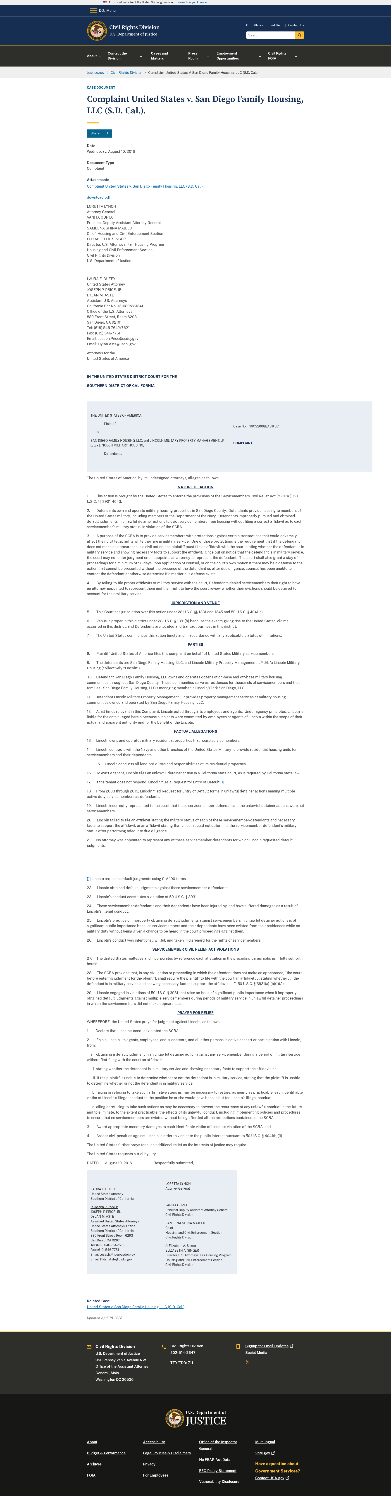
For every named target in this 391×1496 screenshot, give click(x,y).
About (92, 1442)
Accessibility (154, 1442)
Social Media (256, 1352)
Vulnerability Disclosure (219, 1481)
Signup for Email (266, 1346)
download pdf (98, 197)
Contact (269, 1478)
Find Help (276, 25)
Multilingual (265, 1442)
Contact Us (296, 25)
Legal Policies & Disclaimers (167, 1453)
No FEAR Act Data (214, 1460)
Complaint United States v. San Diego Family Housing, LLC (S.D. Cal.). (145, 186)
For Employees (155, 1475)
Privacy (149, 1464)
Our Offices (254, 25)
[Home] (123, 39)
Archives (94, 1464)
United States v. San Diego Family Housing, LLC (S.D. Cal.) (135, 1307)
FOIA (91, 1475)
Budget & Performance (106, 1453)
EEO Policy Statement (217, 1471)
